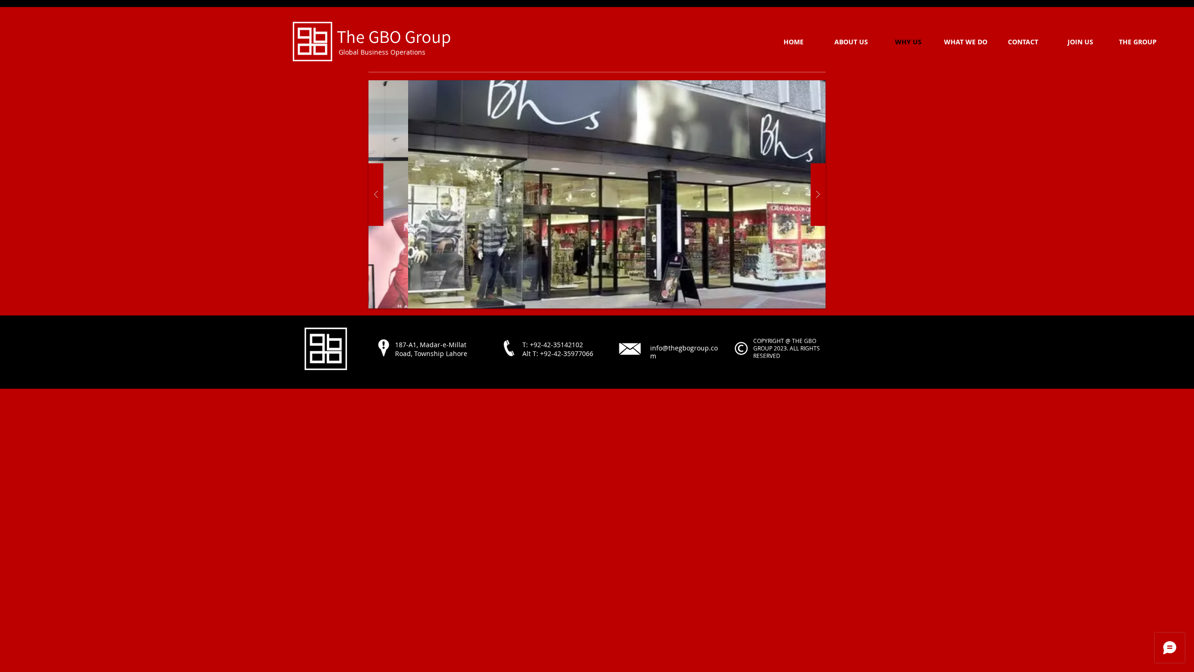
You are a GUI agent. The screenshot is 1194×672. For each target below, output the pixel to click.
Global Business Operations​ (381, 52)
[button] (597, 194)
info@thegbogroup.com (684, 351)
